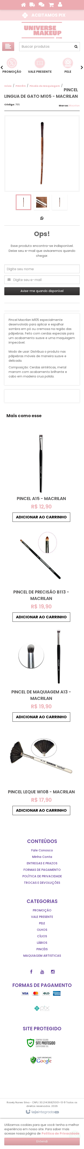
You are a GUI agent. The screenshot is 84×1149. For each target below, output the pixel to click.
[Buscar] (76, 46)
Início (8, 86)
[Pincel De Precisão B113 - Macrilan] (41, 574)
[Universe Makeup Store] (42, 30)
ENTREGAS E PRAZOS (42, 863)
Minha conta (42, 857)
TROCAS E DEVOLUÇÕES (42, 883)
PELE (42, 923)
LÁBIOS (42, 943)
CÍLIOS (42, 936)
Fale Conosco (42, 850)
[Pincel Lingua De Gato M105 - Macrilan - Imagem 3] (59, 202)
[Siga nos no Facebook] (31, 972)
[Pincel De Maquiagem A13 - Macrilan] (41, 674)
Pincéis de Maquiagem (45, 86)
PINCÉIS (21, 86)
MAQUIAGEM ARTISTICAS (42, 955)
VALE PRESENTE (42, 917)
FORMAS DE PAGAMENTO (42, 870)
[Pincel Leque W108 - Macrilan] (41, 770)
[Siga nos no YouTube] (42, 972)
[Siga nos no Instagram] (52, 972)
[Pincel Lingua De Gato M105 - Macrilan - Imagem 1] (23, 202)
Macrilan (74, 105)
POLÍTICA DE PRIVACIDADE (42, 876)
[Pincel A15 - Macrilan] (41, 477)
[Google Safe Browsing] (41, 1060)
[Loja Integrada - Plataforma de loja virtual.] (42, 1112)
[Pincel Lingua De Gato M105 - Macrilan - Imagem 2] (41, 202)
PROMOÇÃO (42, 910)
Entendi (42, 1141)
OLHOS (42, 930)
